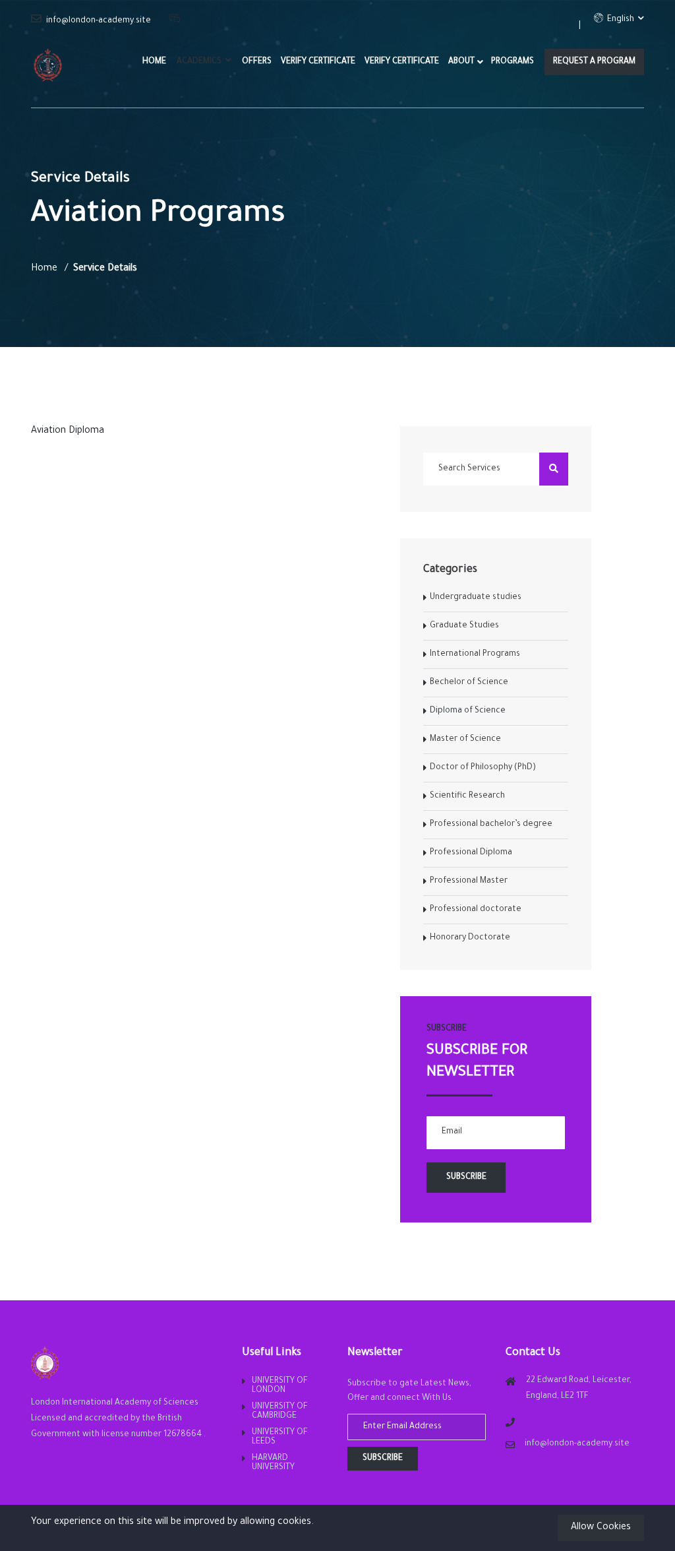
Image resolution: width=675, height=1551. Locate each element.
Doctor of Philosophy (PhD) (483, 768)
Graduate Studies (464, 626)
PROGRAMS (512, 62)
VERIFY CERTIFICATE (318, 62)
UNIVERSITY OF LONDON (280, 1386)
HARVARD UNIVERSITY (273, 1463)
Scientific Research (467, 796)
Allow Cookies (601, 1528)
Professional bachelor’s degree (491, 824)
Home (154, 62)
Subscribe (383, 1458)
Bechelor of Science (469, 682)
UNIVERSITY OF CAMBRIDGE (280, 1412)
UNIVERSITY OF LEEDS (280, 1437)
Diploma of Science (468, 711)
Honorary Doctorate (470, 938)
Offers (257, 62)
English (619, 19)
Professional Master (469, 881)
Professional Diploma (471, 853)
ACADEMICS (200, 62)
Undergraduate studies (475, 597)
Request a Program (594, 62)
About (461, 62)
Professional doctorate (475, 909)
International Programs (475, 654)
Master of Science (465, 739)
